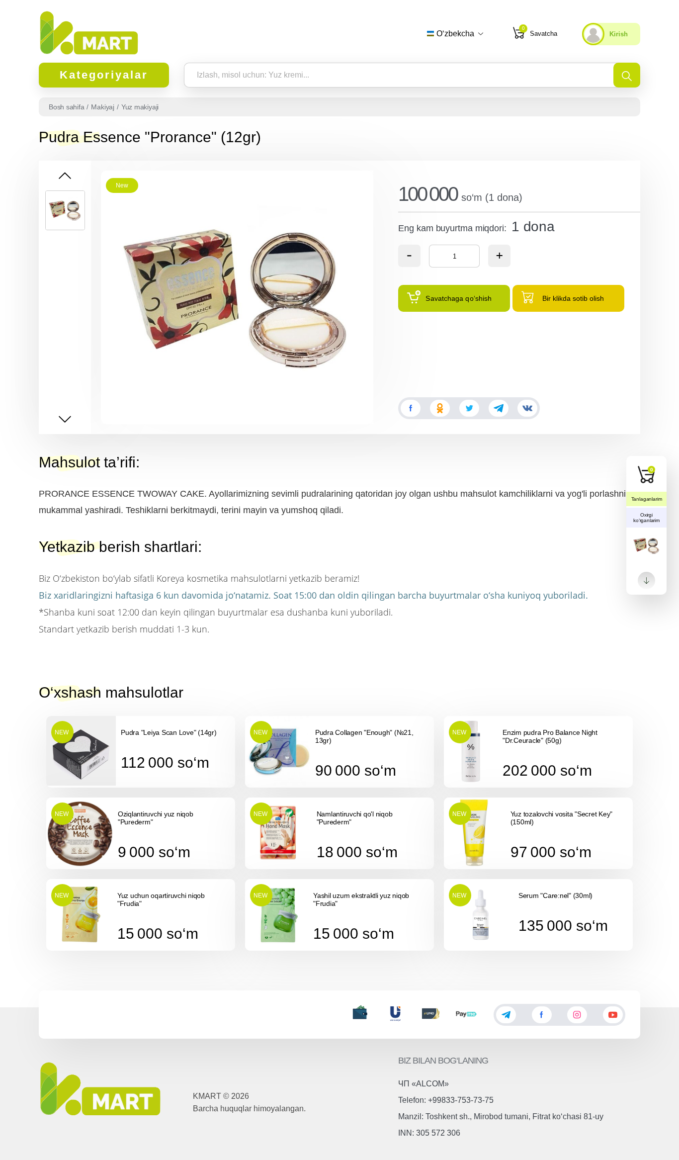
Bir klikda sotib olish (573, 298)
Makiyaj (102, 107)
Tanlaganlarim (646, 499)
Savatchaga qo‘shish (458, 298)
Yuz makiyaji (140, 107)
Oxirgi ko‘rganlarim (646, 517)
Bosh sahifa (66, 107)
